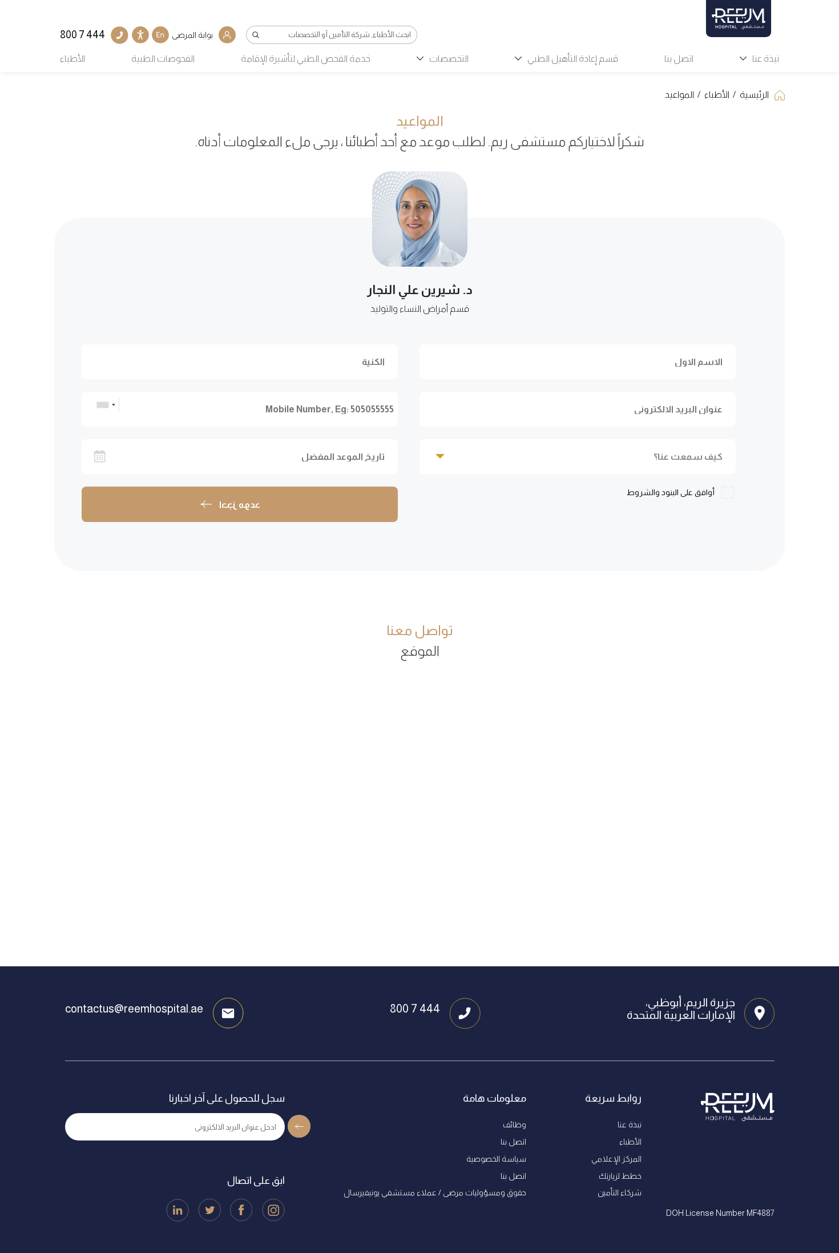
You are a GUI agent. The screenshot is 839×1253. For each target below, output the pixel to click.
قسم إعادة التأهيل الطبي (572, 58)
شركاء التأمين (620, 1192)
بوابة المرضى (192, 34)
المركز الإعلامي (616, 1158)
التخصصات (449, 58)
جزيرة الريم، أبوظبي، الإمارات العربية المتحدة (681, 1008)
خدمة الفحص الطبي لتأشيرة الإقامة (305, 58)
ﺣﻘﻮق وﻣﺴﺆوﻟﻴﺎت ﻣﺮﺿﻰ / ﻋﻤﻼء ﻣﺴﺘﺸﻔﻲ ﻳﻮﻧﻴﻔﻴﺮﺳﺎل (435, 1192)
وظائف (514, 1124)
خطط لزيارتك (620, 1175)
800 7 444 (415, 1008)
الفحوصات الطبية (163, 58)
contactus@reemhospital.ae (134, 1008)
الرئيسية (754, 94)
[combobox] (105, 405)
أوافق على (671, 492)
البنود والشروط (653, 492)
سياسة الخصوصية (496, 1158)
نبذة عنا (765, 58)
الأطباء (72, 58)
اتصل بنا (678, 58)
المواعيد (679, 94)
